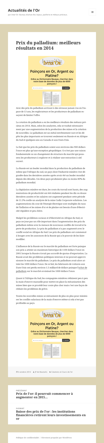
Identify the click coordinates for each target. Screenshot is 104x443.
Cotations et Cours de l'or (62, 372)
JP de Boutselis (41, 372)
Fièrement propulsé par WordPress (56, 437)
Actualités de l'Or (24, 10)
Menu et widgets (92, 15)
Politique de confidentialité (27, 437)
